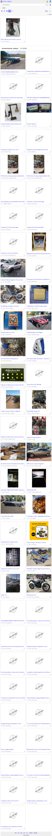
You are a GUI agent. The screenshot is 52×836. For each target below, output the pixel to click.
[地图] (12, 11)
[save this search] (50, 5)
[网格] (7, 11)
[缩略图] (4, 11)
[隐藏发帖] (24, 41)
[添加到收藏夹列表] (2, 41)
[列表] (2, 11)
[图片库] (9, 11)
